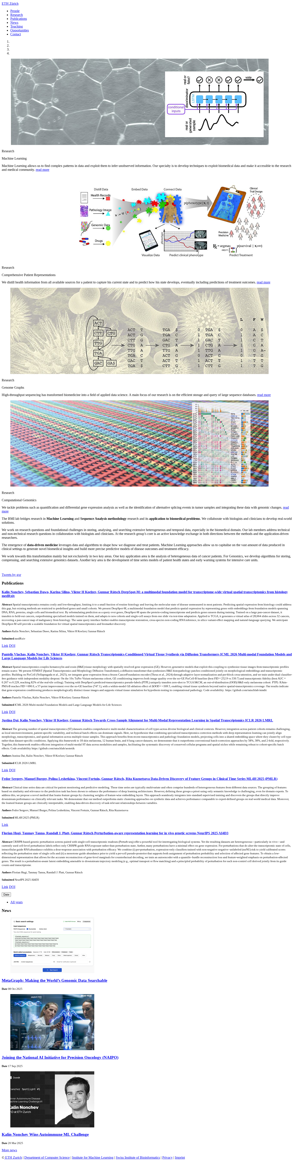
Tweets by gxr (11, 575)
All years (16, 902)
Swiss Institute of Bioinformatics (138, 1157)
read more (42, 169)
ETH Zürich (10, 3)
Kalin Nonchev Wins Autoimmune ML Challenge (45, 1134)
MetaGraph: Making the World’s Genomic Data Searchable (54, 980)
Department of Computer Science (47, 1157)
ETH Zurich (13, 1157)
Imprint (180, 1157)
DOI (12, 646)
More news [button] (9, 1150)
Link (5, 646)
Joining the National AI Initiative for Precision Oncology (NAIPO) (60, 1057)
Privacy (167, 1157)
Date (6, 894)
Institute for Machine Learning (92, 1157)
